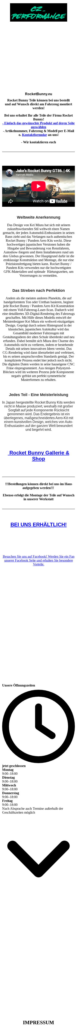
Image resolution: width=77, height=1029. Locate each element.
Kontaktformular (34, 135)
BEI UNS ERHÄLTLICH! (38, 524)
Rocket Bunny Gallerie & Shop (38, 456)
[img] (38, 11)
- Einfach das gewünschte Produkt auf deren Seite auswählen (38, 125)
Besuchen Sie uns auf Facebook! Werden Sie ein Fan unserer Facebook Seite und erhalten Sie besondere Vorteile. (38, 560)
